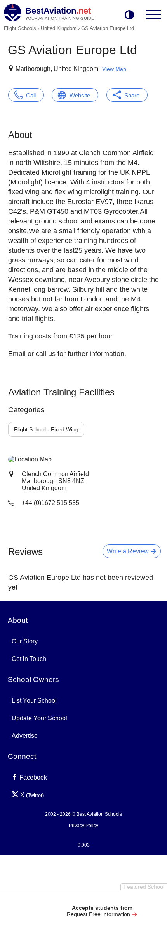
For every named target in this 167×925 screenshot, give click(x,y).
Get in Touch (29, 659)
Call (31, 95)
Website (80, 95)
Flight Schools (20, 28)
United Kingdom (59, 28)
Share (131, 95)
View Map (114, 69)
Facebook (32, 777)
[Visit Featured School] (102, 898)
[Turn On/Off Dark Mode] (129, 15)
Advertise (25, 735)
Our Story (25, 641)
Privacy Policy (83, 825)
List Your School (34, 700)
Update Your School (39, 718)
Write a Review (128, 551)
